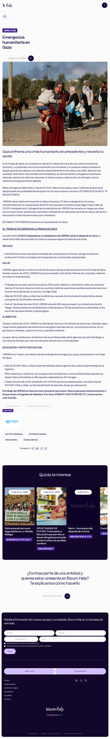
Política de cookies (33, 733)
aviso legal (47, 646)
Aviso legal (44, 733)
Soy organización (80, 671)
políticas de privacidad (36, 646)
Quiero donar (29, 671)
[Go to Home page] (55, 710)
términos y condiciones (20, 646)
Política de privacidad (55, 733)
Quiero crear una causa (52, 596)
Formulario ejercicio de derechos (72, 733)
